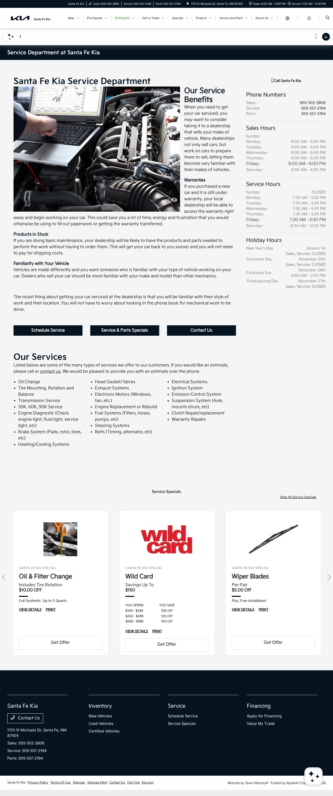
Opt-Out (133, 783)
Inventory (100, 706)
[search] (328, 18)
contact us (50, 371)
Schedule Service (48, 330)
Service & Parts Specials (124, 330)
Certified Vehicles (104, 731)
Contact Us (201, 330)
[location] (188, 3)
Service (176, 706)
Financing (259, 706)
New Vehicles (100, 716)
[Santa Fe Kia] (30, 18)
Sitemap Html (97, 783)
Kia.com (147, 783)
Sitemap (79, 783)
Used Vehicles (101, 723)
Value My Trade (261, 723)
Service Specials (182, 723)
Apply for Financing (264, 716)
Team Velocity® (256, 783)
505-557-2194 (313, 108)
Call (287, 81)
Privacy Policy (38, 783)
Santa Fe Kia (16, 783)
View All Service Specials (298, 497)
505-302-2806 (313, 103)
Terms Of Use (60, 783)
